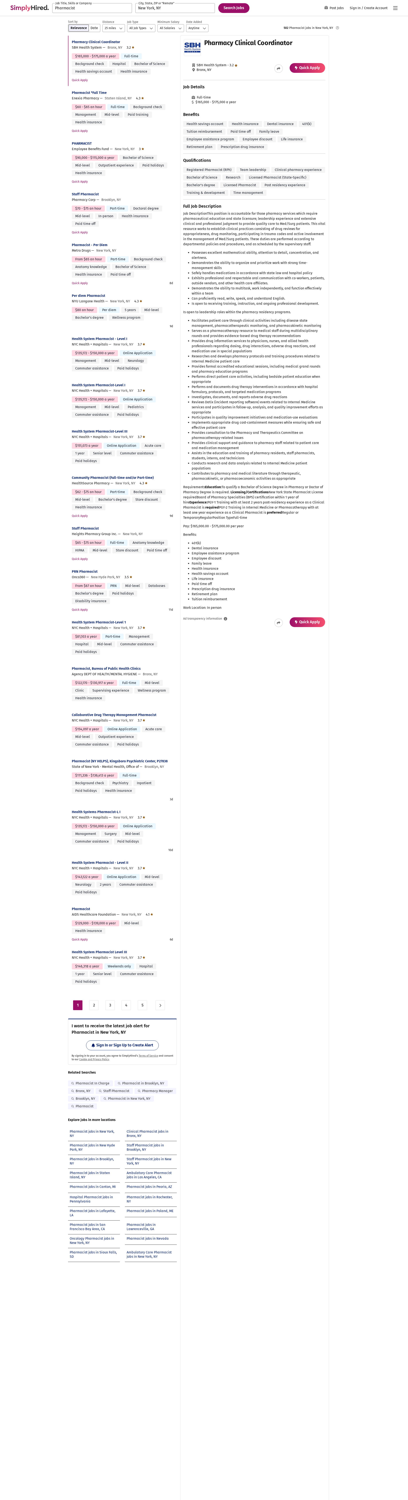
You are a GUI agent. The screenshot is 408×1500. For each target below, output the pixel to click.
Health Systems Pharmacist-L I (96, 812)
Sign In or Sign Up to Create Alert (124, 1045)
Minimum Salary (168, 22)
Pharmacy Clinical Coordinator (96, 42)
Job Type (132, 22)
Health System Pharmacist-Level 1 (99, 622)
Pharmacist (81, 909)
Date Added (194, 22)
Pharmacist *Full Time (89, 93)
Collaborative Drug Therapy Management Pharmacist (114, 715)
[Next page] (160, 1005)
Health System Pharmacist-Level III (100, 431)
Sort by (73, 22)
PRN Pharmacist (85, 572)
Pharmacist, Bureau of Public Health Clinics (106, 669)
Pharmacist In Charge (92, 1083)
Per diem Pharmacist (88, 296)
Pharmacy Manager (157, 1091)
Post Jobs (337, 8)
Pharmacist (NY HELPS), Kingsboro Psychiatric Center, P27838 (120, 761)
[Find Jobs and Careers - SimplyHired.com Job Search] (29, 8)
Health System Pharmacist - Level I (99, 339)
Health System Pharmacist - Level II (100, 863)
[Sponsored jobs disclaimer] (337, 27)
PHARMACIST (82, 143)
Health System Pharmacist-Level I (98, 385)
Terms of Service (148, 1055)
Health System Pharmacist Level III (99, 952)
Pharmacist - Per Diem (90, 245)
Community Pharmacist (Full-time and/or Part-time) (113, 478)
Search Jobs (234, 8)
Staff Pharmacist (85, 194)
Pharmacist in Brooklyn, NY (143, 1083)
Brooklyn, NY (85, 1099)
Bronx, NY (83, 1091)
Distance (108, 22)
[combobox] (92, 8)
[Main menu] (395, 8)
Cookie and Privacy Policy (94, 1059)
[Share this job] (278, 68)
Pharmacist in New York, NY (129, 1099)
